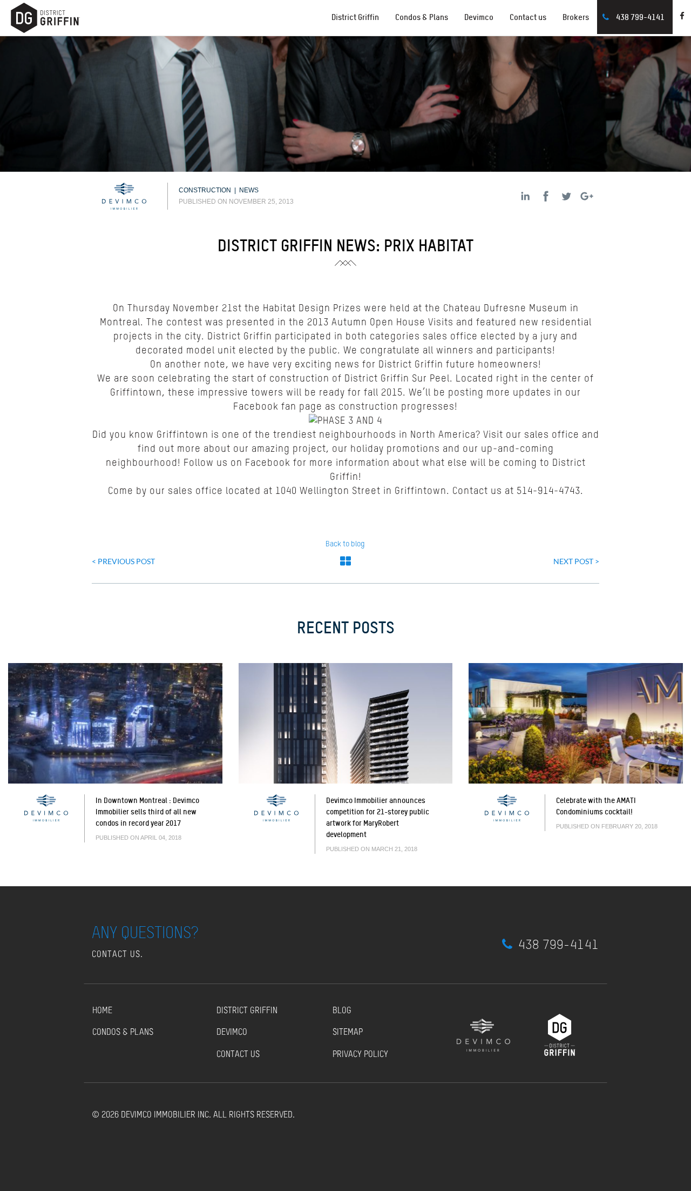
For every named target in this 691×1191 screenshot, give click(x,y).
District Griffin (246, 1011)
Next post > (576, 561)
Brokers (576, 17)
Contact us (528, 17)
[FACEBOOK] (546, 196)
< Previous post (123, 561)
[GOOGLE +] (587, 196)
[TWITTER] (566, 196)
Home (102, 1011)
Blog (342, 1011)
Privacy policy (360, 1055)
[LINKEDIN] (525, 196)
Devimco (478, 17)
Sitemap (348, 1032)
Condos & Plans (421, 17)
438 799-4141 (640, 17)
